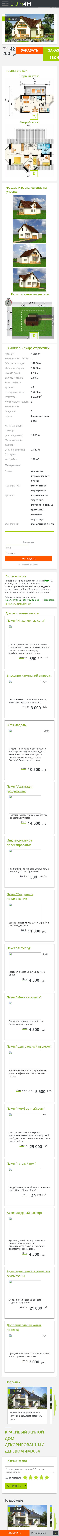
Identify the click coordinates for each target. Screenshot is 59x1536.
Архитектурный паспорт (24, 1213)
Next (55, 1405)
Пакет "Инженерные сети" (26, 621)
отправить (14, 1485)
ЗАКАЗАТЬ (29, 50)
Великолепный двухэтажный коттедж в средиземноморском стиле (26, 1415)
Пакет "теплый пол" (21, 1164)
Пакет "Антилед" (19, 948)
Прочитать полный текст (18, 603)
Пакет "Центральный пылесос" (29, 1046)
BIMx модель (16, 725)
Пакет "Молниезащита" (24, 997)
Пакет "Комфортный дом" (26, 1109)
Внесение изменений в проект (29, 676)
